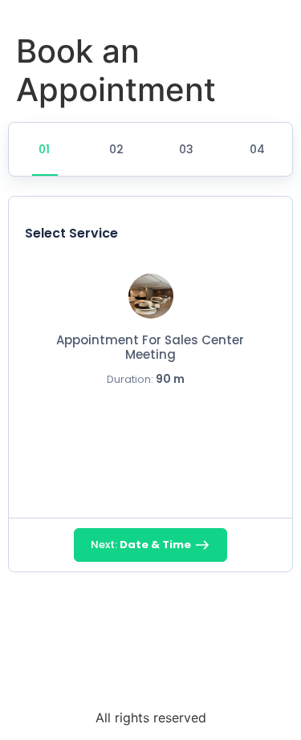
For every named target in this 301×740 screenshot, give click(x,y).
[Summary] (256, 149)
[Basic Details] (185, 149)
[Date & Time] (115, 149)
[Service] (45, 149)
